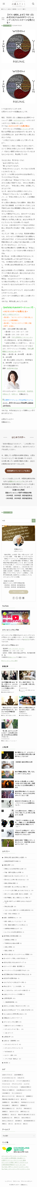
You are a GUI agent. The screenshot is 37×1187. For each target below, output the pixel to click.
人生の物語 (6, 1093)
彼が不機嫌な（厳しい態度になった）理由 (17, 897)
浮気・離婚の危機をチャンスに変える (16, 925)
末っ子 (19, 1108)
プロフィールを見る (18, 592)
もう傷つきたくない (8, 1081)
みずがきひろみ (19, 120)
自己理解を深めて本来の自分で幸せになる (17, 974)
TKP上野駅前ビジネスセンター (22, 337)
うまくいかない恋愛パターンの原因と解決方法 (18, 910)
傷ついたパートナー (8, 1096)
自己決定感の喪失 (29, 1120)
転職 (4, 1123)
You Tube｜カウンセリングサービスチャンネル (16, 1169)
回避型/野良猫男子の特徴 (12, 861)
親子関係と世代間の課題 (12, 936)
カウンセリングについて (12, 1044)
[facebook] (13, 598)
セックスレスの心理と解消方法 (14, 932)
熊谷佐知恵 (21, 391)
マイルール (6, 1084)
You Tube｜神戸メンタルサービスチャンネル (15, 1167)
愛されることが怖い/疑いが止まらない (16, 879)
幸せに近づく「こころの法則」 (14, 986)
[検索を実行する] (33, 520)
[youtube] (23, 598)
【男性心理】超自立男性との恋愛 (15, 857)
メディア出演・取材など (12, 1059)
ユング (26, 1084)
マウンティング (17, 1084)
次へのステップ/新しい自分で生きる (16, 958)
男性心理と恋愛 (10, 906)
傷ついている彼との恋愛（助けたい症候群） (18, 894)
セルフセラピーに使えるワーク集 (15, 982)
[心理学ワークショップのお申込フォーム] (18, 400)
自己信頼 (18, 1120)
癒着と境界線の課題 (11, 883)
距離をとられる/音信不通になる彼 (15, 869)
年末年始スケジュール (27, 1102)
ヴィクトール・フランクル (10, 1087)
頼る (25, 1123)
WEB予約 (27, 639)
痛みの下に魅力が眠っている (26, 1114)
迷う (11, 1123)
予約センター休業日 (8, 1090)
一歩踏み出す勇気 (25, 1087)
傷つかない (20, 1096)
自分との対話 (26, 1117)
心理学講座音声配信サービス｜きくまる (13, 1164)
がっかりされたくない (8, 1077)
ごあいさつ (8, 1033)
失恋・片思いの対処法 (12, 913)
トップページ (8, 1181)
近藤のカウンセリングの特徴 (13, 1025)
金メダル (18, 1123)
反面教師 (29, 1096)
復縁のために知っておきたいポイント (16, 876)
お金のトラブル (7, 1074)
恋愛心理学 (9, 865)
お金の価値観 (18, 1074)
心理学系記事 (9, 998)
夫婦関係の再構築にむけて (13, 928)
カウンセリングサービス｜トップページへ (14, 1156)
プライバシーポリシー (26, 1181)
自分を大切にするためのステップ (15, 962)
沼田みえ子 (6, 394)
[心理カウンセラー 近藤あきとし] (18, 4)
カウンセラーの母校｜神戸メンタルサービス (15, 1162)
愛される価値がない (8, 1108)
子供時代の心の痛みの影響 (13, 943)
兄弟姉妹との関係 (10, 939)
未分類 (7, 1062)
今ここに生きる (17, 1093)
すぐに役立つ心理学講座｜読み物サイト (13, 1158)
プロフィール (16, 1181)
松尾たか (15, 394)
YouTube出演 (9, 1051)
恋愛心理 (15, 1105)
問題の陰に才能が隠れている (10, 1099)
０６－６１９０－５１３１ (16, 648)
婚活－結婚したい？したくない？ (15, 921)
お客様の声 (8, 1036)
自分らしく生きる (7, 1120)
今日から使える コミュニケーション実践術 (18, 954)
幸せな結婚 (6, 1105)
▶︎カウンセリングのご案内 (9, 660)
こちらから (25, 129)
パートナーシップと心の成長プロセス (16, 970)
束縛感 (4, 1111)
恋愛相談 (23, 1105)
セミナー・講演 (7, 25)
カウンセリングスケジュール (13, 1048)
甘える (13, 1114)
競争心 (16, 1117)
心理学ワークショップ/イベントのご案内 (14, 1160)
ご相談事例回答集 (10, 1002)
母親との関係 (9, 950)
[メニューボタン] (4, 4)
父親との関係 (9, 947)
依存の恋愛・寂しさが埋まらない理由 (16, 887)
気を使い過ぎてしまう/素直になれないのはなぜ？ (18, 902)
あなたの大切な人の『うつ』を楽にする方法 (18, 1010)
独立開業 (5, 1114)
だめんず (21, 1077)
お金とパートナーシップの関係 (14, 994)
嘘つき (23, 1099)
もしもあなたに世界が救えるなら (15, 1014)
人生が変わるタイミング (24, 1090)
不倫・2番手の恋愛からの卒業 (13, 872)
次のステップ (14, 1111)
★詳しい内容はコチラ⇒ (11, 314)
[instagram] (20, 598)
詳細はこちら (12, 657)
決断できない (24, 1111)
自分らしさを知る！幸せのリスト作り (16, 1006)
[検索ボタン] (33, 4)
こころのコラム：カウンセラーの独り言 (17, 990)
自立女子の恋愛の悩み (11, 978)
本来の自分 (27, 1108)
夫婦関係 (5, 1102)
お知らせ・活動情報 (11, 1040)
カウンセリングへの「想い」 (13, 1029)
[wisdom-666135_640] (19, 103)
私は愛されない (7, 1117)
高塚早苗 (30, 391)
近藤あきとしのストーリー (13, 1018)
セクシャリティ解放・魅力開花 (14, 966)
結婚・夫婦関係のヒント (12, 917)
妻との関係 (15, 1102)
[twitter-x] (17, 598)
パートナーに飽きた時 (23, 1081)
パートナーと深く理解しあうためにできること (18, 890)
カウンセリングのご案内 (12, 1022)
